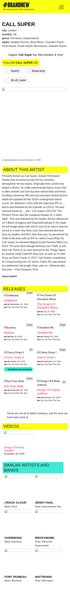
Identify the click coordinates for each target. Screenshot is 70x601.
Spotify (15, 70)
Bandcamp (38, 70)
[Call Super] (35, 120)
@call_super (18, 80)
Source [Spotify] (9, 276)
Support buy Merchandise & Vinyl (35, 55)
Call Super (18, 24)
